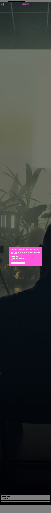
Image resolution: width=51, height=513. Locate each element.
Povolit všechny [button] (18, 263)
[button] (12, 256)
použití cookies (14, 253)
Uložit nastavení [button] (33, 263)
